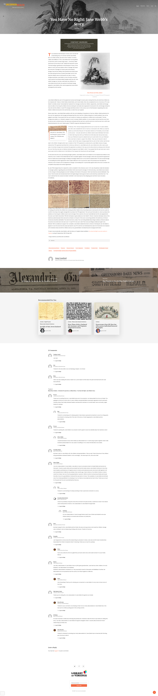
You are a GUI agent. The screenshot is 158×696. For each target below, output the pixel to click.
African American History (54, 248)
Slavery (50, 250)
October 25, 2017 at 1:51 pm (62, 550)
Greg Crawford (61, 258)
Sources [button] (52, 240)
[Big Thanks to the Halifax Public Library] (118, 280)
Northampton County (103, 248)
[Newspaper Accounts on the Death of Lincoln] (39, 280)
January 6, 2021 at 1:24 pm (58, 592)
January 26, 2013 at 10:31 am (58, 396)
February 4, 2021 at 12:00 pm (63, 603)
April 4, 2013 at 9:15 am (57, 451)
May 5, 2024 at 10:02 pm (67, 512)
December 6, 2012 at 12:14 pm (59, 377)
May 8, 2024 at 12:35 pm (62, 631)
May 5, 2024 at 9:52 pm (58, 616)
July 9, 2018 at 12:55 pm (61, 579)
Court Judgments (79, 248)
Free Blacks (87, 248)
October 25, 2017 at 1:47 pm (58, 537)
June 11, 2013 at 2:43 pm (62, 438)
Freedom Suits (94, 248)
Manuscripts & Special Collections (47, 324)
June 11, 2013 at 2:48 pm (62, 488)
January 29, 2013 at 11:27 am (62, 412)
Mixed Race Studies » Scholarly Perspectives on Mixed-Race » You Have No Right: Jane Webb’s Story (71, 390)
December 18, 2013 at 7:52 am (59, 524)
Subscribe (79, 685)
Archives (79, 15)
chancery (63, 248)
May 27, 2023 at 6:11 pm (61, 499)
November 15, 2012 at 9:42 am (59, 366)
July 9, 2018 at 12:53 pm (57, 563)
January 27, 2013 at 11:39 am (58, 427)
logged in (56, 651)
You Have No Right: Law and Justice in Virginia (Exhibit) (65, 250)
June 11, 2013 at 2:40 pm (58, 463)
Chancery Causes (70, 248)
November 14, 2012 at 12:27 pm (59, 355)
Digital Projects (47, 321)
